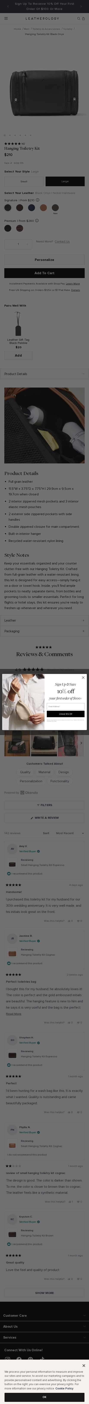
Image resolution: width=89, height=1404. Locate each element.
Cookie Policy (64, 1388)
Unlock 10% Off (65, 714)
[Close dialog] (83, 677)
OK (44, 1397)
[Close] (84, 1365)
